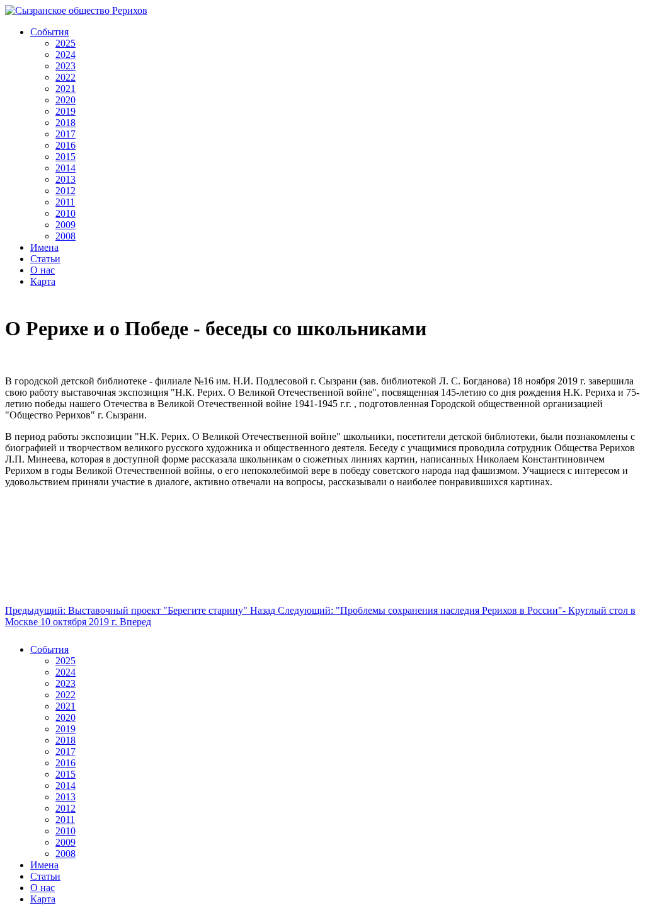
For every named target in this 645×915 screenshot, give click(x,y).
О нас (42, 270)
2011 (65, 202)
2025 (65, 43)
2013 (65, 179)
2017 (65, 134)
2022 (65, 77)
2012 (65, 190)
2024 (65, 54)
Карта (42, 281)
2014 (65, 168)
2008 (65, 236)
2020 (65, 100)
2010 (65, 213)
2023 (65, 65)
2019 (65, 111)
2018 (65, 122)
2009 (65, 224)
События (49, 31)
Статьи (45, 258)
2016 (65, 145)
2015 (65, 156)
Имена (44, 247)
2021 (65, 88)
